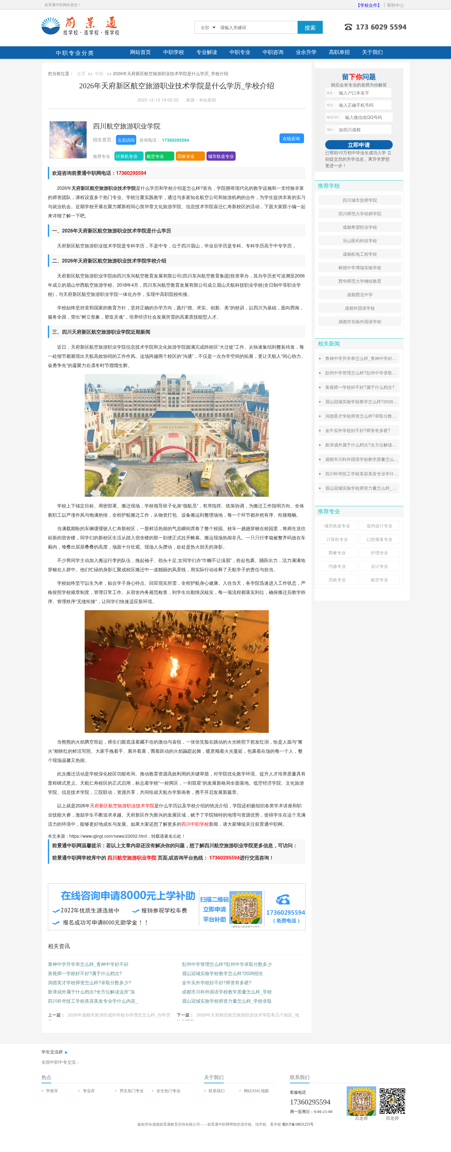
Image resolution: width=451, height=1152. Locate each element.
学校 (99, 73)
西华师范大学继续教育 (359, 281)
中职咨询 (273, 52)
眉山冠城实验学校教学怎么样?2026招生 (222, 973)
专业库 (89, 1091)
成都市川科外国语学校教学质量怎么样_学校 (227, 991)
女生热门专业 (168, 1091)
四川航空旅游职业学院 (126, 125)
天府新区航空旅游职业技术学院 (122, 805)
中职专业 (239, 52)
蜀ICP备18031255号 (298, 1124)
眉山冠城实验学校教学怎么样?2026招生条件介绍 (372, 401)
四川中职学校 (195, 824)
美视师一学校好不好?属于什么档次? (85, 973)
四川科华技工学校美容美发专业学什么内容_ (93, 1000)
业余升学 (306, 52)
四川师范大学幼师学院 (359, 213)
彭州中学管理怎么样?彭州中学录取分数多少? (368, 372)
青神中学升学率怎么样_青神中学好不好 (88, 964)
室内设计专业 (379, 525)
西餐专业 (337, 552)
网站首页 (140, 52)
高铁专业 (186, 156)
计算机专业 (126, 156)
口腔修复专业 (379, 539)
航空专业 (155, 156)
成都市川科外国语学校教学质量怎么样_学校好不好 (373, 459)
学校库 (52, 1091)
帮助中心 (395, 4)
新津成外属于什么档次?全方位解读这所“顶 (91, 991)
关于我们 (372, 52)
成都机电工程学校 (360, 254)
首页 (81, 73)
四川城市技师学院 (360, 200)
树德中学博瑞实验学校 (359, 267)
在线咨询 (291, 138)
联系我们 (217, 1091)
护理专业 (379, 552)
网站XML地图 (256, 1091)
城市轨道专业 (221, 156)
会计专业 (379, 566)
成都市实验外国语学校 (359, 321)
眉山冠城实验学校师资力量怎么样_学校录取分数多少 (375, 488)
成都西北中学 (360, 294)
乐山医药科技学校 (360, 240)
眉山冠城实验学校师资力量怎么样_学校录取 (227, 1000)
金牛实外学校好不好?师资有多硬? (216, 982)
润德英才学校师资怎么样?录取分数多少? (89, 982)
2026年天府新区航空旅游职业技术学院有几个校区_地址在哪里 (238, 1018)
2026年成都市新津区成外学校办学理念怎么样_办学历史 (109, 1018)
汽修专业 (337, 566)
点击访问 (126, 140)
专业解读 (206, 52)
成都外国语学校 (360, 308)
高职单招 (339, 52)
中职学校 (173, 52)
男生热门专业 (132, 1091)
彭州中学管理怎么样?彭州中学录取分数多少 (227, 964)
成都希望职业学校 (360, 227)
